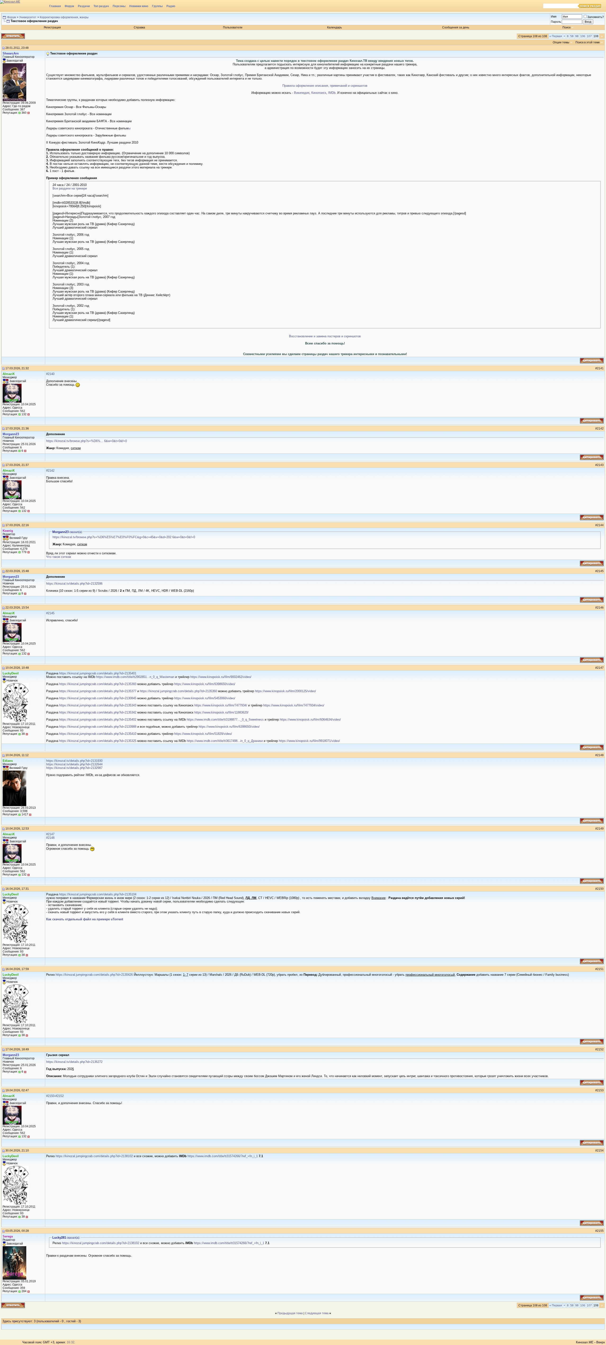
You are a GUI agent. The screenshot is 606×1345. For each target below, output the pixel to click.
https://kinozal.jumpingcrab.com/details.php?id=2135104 (97, 894)
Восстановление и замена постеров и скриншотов (325, 336)
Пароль (556, 21)
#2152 (59, 1096)
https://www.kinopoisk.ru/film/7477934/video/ (293, 705)
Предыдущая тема (290, 1313)
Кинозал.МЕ (584, 1342)
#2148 (50, 837)
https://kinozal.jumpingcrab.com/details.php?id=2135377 (97, 691)
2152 (600, 1049)
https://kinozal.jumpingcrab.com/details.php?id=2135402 (97, 719)
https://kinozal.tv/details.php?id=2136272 (74, 1062)
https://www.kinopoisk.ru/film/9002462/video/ (220, 677)
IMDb (331, 93)
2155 (600, 1230)
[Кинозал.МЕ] (23, 6)
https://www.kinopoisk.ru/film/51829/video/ (203, 734)
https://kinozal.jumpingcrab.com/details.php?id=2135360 (178, 691)
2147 (600, 667)
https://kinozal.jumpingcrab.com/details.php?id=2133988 (97, 726)
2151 (600, 969)
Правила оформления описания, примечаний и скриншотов (324, 85)
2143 (600, 465)
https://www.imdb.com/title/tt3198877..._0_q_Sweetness (225, 719)
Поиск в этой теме (587, 42)
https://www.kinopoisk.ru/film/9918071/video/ (309, 741)
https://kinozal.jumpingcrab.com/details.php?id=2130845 (97, 698)
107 (589, 36)
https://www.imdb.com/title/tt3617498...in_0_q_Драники (225, 741)
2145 (600, 571)
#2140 (50, 374)
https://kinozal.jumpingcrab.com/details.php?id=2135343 (97, 705)
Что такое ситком (58, 557)
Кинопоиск (318, 93)
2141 (600, 368)
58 (572, 36)
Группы (157, 6)
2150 (600, 888)
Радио (170, 6)
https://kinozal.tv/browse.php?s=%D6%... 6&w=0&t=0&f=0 (86, 441)
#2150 (50, 1096)
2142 (600, 428)
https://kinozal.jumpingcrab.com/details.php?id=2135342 (97, 712)
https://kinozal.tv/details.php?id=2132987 (74, 768)
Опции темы (561, 42)
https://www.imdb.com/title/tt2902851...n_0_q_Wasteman (135, 677)
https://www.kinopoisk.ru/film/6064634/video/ (310, 719)
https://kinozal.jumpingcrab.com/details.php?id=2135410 (97, 734)
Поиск (566, 27)
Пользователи (232, 27)
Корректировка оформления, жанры (64, 17)
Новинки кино (138, 6)
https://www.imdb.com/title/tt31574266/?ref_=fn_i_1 (222, 1156)
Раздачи (84, 6)
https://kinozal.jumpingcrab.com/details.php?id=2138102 (94, 1156)
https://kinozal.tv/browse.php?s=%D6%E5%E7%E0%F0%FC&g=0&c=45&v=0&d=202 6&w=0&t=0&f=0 (124, 537)
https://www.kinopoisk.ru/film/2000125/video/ (285, 691)
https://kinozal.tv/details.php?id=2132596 (74, 583)
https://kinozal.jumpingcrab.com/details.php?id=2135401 (97, 673)
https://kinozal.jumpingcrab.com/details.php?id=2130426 (94, 974)
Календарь (334, 27)
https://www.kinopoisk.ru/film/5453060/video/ (204, 698)
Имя (554, 16)
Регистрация (52, 27)
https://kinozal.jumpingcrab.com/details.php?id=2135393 (97, 684)
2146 (600, 607)
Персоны (119, 6)
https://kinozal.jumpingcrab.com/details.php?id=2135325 (97, 741)
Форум (69, 6)
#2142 (50, 470)
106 (582, 36)
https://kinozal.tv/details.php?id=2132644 (74, 764)
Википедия (301, 93)
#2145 (50, 613)
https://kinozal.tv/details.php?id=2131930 (74, 761)
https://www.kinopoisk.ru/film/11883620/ (221, 712)
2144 (600, 525)
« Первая (555, 36)
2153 (600, 1090)
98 (577, 36)
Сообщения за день (455, 27)
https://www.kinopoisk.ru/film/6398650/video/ (204, 684)
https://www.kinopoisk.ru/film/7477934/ (220, 705)
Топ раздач (101, 6)
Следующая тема (317, 1313)
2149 (600, 828)
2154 (600, 1150)
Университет (27, 17)
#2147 (50, 834)
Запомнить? (596, 17)
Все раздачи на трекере (70, 188)
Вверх (600, 1342)
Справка (139, 27)
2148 (600, 755)
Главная (55, 6)
